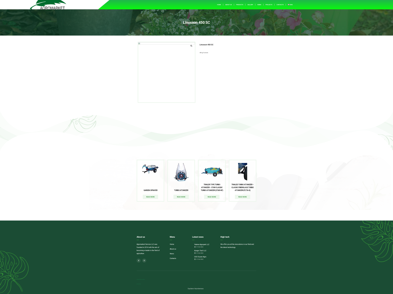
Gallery (250, 4)
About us (228, 4)
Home (219, 4)
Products (239, 4)
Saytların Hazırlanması (196, 289)
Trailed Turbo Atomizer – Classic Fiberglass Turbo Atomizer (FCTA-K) (242, 187)
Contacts (280, 4)
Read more (150, 197)
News (259, 4)
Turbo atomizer (181, 190)
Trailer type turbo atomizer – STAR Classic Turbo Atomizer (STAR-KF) (212, 187)
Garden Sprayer (150, 190)
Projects (268, 4)
